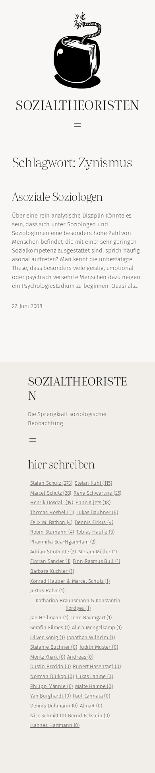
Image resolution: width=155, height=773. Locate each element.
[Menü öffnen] (77, 125)
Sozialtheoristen (77, 104)
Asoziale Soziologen (57, 196)
